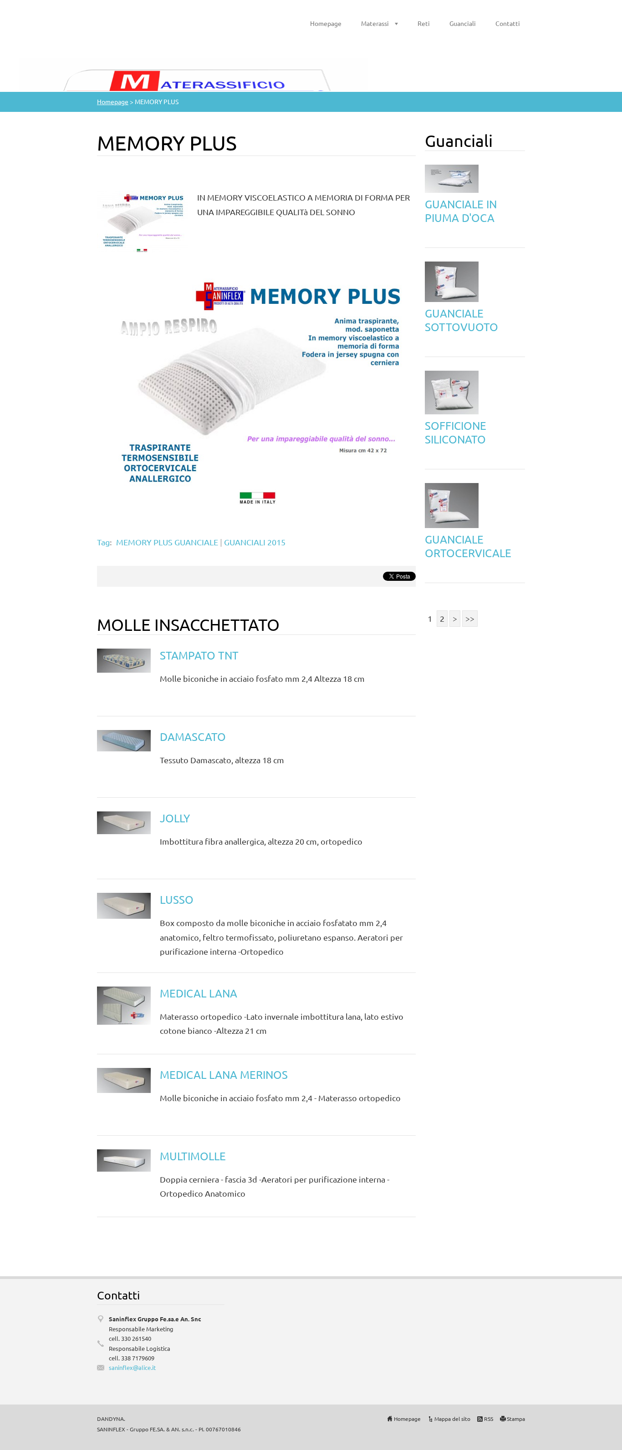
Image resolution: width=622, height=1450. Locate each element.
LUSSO (177, 899)
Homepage (326, 23)
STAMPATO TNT (199, 655)
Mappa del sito (452, 1418)
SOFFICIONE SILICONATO (455, 432)
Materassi (375, 23)
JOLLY (175, 818)
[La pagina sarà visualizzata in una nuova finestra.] (142, 220)
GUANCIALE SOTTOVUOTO (461, 320)
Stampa (516, 1418)
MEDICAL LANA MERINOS (224, 1074)
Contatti (507, 23)
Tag (103, 542)
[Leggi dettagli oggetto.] (124, 659)
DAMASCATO (193, 736)
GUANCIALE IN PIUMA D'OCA (461, 210)
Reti (424, 23)
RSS (488, 1418)
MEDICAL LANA (198, 993)
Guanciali (462, 23)
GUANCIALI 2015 (255, 542)
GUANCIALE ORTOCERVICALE (468, 546)
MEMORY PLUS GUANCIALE (167, 542)
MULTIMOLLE (193, 1156)
